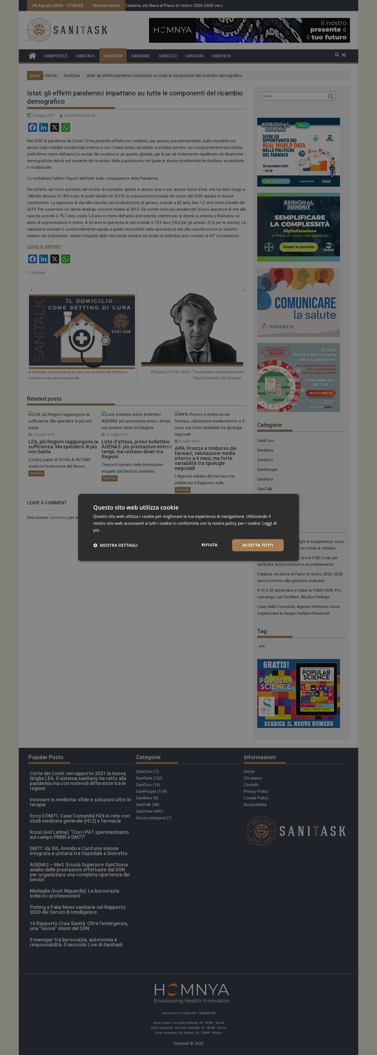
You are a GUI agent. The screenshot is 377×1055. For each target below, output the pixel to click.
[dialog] (188, 527)
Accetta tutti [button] (258, 545)
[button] (115, 545)
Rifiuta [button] (209, 544)
